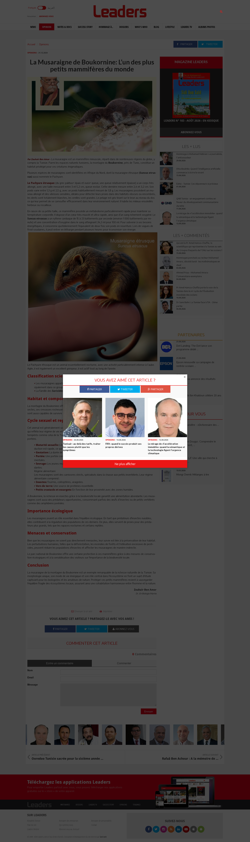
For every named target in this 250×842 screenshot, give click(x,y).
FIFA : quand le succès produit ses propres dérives (123, 445)
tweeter (126, 389)
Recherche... (168, 11)
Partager (95, 389)
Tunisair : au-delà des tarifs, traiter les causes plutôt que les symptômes (82, 446)
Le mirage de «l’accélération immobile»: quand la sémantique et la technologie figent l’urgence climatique (166, 448)
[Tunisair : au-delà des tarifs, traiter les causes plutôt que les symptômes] (82, 417)
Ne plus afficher (125, 464)
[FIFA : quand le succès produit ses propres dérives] (125, 417)
